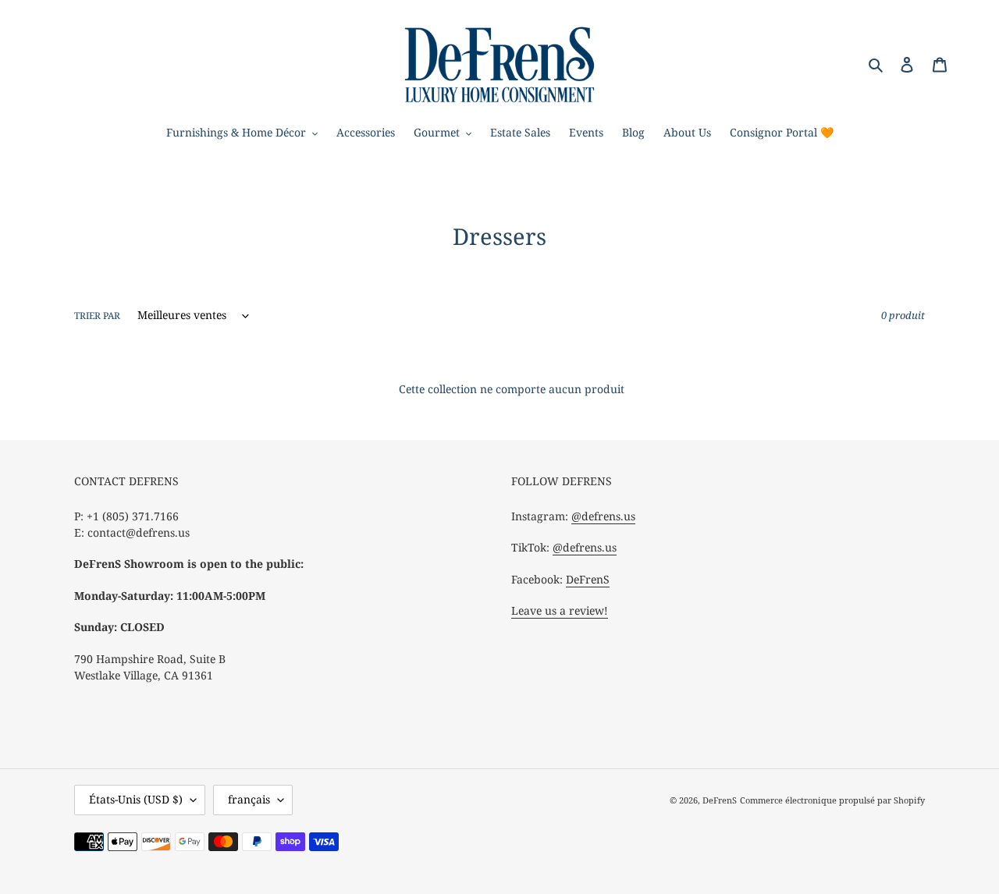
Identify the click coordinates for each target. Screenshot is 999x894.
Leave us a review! (559, 610)
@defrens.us (603, 516)
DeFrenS (588, 579)
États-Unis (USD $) (136, 799)
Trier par (97, 315)
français (249, 799)
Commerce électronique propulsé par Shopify (832, 800)
